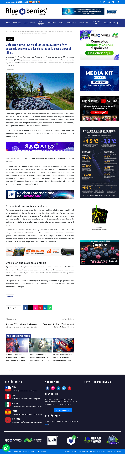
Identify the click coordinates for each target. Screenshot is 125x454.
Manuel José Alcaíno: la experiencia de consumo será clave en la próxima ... (16, 357)
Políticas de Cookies (114, 451)
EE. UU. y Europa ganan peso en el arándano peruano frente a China (62, 357)
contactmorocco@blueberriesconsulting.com (27, 422)
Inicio (7, 31)
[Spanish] (30, 2)
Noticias (14, 31)
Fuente (10, 296)
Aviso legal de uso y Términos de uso (76, 451)
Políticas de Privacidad (98, 451)
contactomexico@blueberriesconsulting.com (27, 406)
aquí (46, 424)
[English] (33, 2)
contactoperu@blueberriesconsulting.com (26, 399)
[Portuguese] (39, 2)
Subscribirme (63, 410)
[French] (36, 2)
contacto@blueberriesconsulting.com (24, 391)
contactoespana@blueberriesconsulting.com (27, 414)
